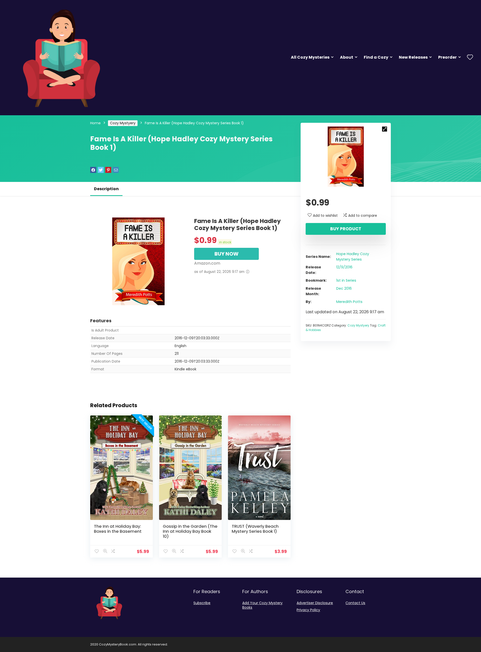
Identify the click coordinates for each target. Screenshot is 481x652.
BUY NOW (226, 253)
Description (106, 189)
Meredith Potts (349, 301)
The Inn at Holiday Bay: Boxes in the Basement (118, 528)
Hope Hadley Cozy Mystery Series (352, 256)
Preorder (447, 57)
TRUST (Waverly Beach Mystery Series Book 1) (255, 528)
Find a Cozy (376, 57)
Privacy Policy (308, 609)
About (346, 57)
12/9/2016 (344, 267)
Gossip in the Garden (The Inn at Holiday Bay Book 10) (190, 531)
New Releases (413, 57)
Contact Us (355, 602)
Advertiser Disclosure (315, 602)
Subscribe (201, 602)
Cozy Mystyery (123, 123)
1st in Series (346, 280)
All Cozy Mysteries (310, 57)
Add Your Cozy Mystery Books (262, 605)
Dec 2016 (344, 288)
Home (95, 123)
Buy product (345, 229)
